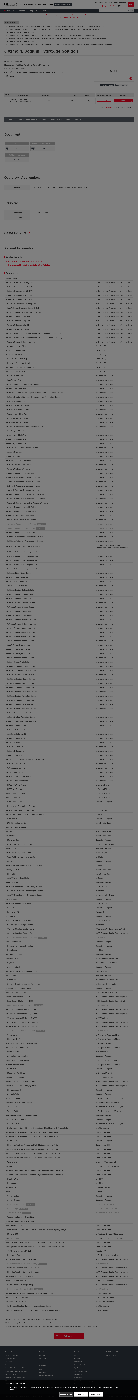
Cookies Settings (66, 1394)
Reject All (81, 1394)
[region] (69, 1390)
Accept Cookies (96, 1394)
